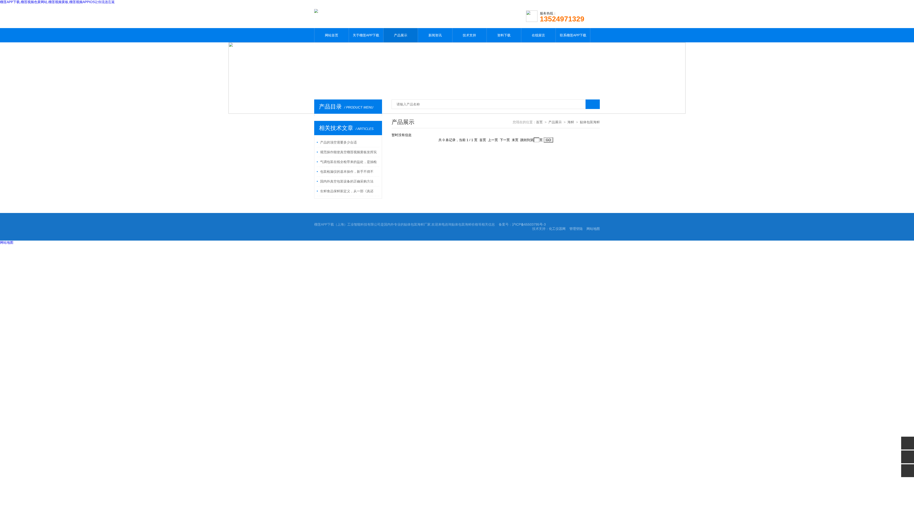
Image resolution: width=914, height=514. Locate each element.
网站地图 (593, 229)
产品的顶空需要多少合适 (338, 142)
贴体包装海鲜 (590, 122)
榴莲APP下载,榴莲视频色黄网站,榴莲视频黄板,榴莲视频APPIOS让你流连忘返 (57, 2)
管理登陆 (576, 229)
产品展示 (400, 35)
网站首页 (331, 35)
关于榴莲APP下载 (366, 35)
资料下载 (504, 35)
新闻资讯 (435, 35)
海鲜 (570, 122)
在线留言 (538, 35)
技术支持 (469, 35)
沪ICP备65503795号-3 (529, 224)
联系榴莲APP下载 (573, 35)
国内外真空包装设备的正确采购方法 (346, 181)
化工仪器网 (557, 229)
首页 (539, 122)
